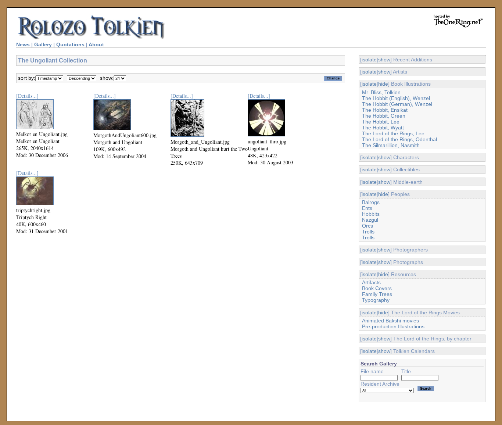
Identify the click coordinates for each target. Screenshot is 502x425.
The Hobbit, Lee (380, 122)
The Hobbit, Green (383, 116)
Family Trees (377, 294)
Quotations (70, 44)
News (23, 44)
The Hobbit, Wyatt (383, 128)
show (384, 60)
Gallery (43, 44)
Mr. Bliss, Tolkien (381, 92)
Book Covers (377, 288)
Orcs (367, 226)
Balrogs (371, 202)
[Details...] (27, 95)
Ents (367, 208)
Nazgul (370, 220)
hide (383, 84)
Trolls (368, 232)
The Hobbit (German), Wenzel (397, 104)
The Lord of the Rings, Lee (393, 133)
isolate (369, 60)
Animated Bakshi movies (390, 321)
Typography (376, 300)
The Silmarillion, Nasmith (391, 145)
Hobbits (371, 214)
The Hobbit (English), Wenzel (396, 98)
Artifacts (371, 282)
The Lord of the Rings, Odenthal (399, 139)
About (96, 44)
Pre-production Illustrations (393, 326)
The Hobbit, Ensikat (385, 110)
